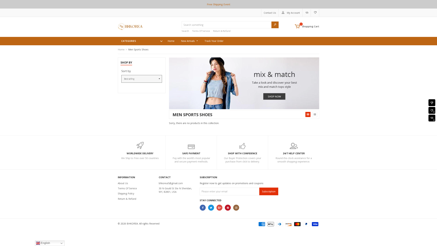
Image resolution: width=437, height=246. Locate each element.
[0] (432, 111)
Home (121, 49)
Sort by (126, 71)
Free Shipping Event (218, 4)
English (45, 243)
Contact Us (270, 12)
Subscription (269, 191)
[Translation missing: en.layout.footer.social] (203, 208)
